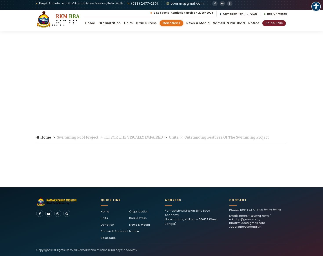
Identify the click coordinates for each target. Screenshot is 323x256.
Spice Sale (274, 23)
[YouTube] (222, 3)
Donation (107, 225)
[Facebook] (215, 3)
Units (128, 23)
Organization (109, 23)
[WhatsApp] (229, 3)
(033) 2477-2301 (144, 3)
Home (90, 23)
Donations (171, 23)
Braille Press (146, 23)
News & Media (198, 23)
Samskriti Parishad (229, 23)
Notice (253, 23)
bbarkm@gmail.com (187, 3)
